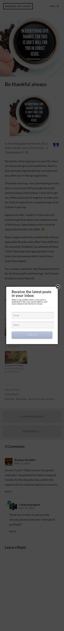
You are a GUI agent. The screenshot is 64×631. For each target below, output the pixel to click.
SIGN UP (32, 335)
